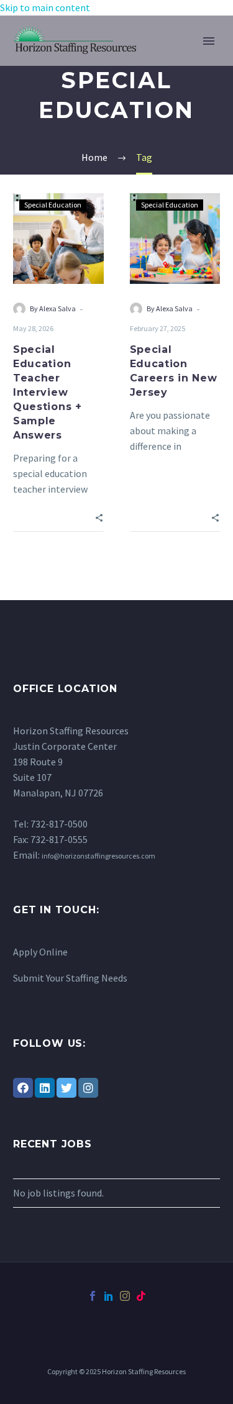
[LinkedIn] (45, 1088)
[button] (99, 516)
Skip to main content (45, 7)
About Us (180, 55)
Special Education (52, 204)
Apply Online (40, 952)
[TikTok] (141, 1296)
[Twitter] (66, 1088)
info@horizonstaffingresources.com (98, 855)
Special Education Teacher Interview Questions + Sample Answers (47, 392)
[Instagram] (88, 1088)
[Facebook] (23, 1088)
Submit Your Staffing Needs (70, 978)
